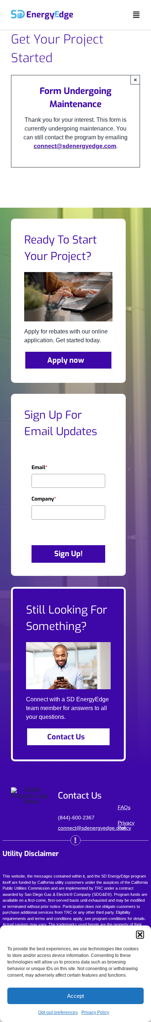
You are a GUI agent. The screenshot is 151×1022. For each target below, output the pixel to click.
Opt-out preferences (58, 1012)
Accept (75, 996)
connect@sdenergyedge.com (75, 146)
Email (39, 467)
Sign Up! (68, 554)
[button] (140, 934)
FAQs (124, 807)
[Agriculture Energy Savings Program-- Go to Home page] (42, 13)
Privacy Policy (95, 1012)
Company (44, 498)
